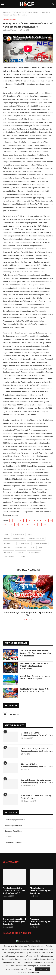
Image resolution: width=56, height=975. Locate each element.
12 (11, 524)
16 (34, 524)
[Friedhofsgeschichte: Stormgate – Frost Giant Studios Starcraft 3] (14, 877)
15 (28, 524)
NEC (40, 547)
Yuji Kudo (24, 556)
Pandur (13, 30)
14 (22, 524)
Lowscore (9, 837)
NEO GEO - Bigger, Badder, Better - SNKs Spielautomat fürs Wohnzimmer (35, 666)
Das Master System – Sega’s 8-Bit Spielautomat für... (28, 614)
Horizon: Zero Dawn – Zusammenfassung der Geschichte (36, 734)
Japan (32, 547)
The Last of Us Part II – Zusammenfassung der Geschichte (36, 765)
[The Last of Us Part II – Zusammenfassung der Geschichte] (10, 768)
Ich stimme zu (42, 969)
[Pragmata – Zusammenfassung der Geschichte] (41, 908)
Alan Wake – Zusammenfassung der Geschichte (36, 796)
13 (16, 524)
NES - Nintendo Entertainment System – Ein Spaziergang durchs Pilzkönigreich (35, 653)
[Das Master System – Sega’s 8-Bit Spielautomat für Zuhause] (28, 592)
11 (5, 524)
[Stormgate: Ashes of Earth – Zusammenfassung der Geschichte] (14, 908)
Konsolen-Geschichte (13, 831)
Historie (7, 547)
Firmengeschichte (36, 539)
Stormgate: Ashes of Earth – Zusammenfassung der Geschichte (14, 921)
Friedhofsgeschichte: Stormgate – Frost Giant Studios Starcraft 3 (14, 890)
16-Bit (6, 534)
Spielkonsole (34, 552)
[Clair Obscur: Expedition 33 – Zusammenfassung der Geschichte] (10, 752)
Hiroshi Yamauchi (40, 543)
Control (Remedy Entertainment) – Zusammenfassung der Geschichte (37, 781)
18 (45, 524)
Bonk (30, 534)
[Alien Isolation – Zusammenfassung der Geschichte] (41, 877)
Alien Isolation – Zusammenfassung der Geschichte (40, 890)
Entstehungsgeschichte (14, 539)
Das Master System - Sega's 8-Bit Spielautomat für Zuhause (34, 690)
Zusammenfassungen (14, 842)
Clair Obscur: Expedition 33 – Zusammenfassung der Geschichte (36, 749)
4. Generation (18, 534)
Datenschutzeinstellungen (28, 972)
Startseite (6, 12)
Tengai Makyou (10, 556)
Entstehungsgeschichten (15, 820)
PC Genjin (20, 552)
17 (39, 524)
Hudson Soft (20, 547)
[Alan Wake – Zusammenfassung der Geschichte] (10, 799)
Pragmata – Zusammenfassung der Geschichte (40, 921)
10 (50, 521)
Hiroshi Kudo (23, 543)
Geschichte (9, 543)
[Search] (53, 4)
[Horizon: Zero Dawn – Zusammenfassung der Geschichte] (10, 737)
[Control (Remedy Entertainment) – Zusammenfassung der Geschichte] (10, 784)
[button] (5, 597)
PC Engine (8, 552)
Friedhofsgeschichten (13, 825)
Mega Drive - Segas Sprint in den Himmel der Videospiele (35, 677)
